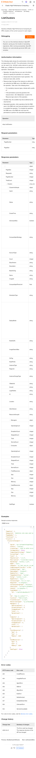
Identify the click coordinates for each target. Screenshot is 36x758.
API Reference (18, 11)
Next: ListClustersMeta (28, 740)
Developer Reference (8, 11)
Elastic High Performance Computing (17, 9)
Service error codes (26, 714)
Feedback (20, 748)
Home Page (4, 9)
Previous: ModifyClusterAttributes (10, 740)
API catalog (26, 11)
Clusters (5, 13)
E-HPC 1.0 (30, 9)
